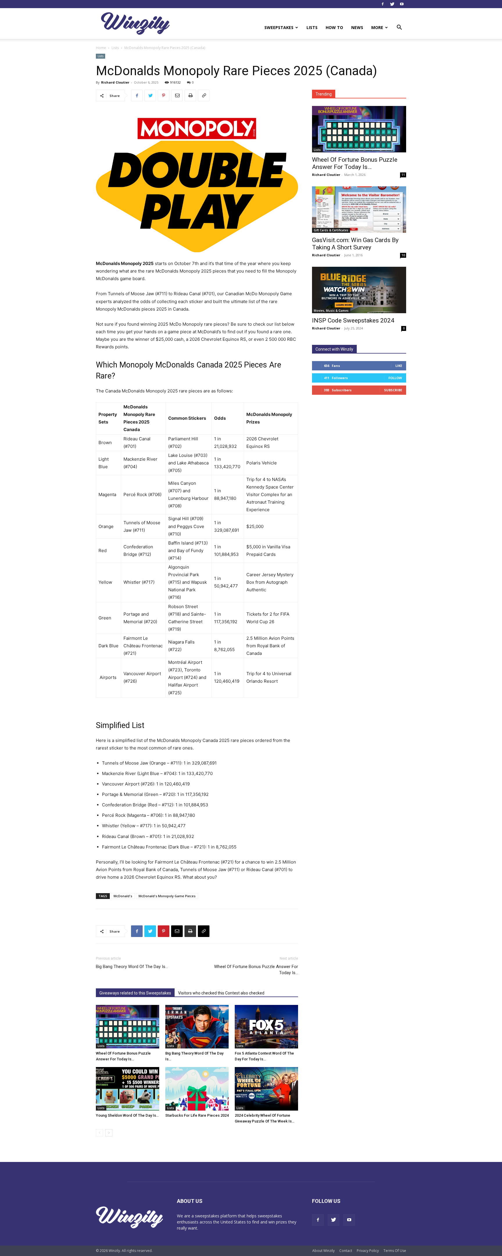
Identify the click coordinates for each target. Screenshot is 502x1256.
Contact (345, 1250)
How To (334, 27)
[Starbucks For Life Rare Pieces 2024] (197, 1089)
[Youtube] (401, 4)
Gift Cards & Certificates (331, 230)
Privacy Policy (368, 1250)
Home (101, 47)
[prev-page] (99, 1132)
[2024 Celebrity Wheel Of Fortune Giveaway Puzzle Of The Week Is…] (266, 1089)
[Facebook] (382, 4)
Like (398, 365)
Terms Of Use (394, 1250)
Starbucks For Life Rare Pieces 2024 (197, 1115)
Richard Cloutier (115, 82)
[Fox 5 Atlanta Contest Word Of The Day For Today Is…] (266, 1026)
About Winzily (323, 1250)
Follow (395, 378)
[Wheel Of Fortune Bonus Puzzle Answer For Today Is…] (127, 1026)
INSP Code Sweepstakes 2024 (353, 320)
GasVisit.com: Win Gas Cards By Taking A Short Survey (355, 244)
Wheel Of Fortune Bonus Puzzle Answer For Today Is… (256, 969)
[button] (399, 28)
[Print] (190, 95)
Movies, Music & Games (331, 311)
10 (403, 255)
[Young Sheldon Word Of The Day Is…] (127, 1089)
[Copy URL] (203, 95)
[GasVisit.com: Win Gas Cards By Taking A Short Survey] (359, 209)
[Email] (177, 95)
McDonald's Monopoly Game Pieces (167, 896)
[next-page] (108, 1132)
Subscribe (393, 390)
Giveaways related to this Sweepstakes (135, 993)
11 (403, 175)
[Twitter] (392, 4)
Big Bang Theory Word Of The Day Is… (132, 966)
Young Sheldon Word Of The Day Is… (127, 1115)
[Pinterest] (163, 95)
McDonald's (123, 896)
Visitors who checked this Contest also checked (221, 993)
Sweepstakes (278, 27)
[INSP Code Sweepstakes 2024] (359, 290)
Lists (312, 27)
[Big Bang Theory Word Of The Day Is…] (197, 1026)
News (357, 27)
